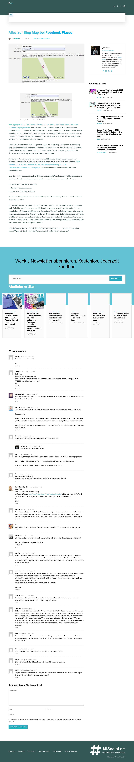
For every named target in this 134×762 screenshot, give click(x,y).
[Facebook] (121, 6)
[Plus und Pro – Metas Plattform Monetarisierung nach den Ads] (56, 301)
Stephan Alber (19, 394)
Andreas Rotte (20, 407)
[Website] (111, 70)
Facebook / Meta (38, 38)
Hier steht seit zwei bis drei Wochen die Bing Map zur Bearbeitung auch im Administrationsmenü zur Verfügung (44, 165)
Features (47, 38)
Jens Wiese (17, 38)
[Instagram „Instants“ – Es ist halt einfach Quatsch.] (78, 301)
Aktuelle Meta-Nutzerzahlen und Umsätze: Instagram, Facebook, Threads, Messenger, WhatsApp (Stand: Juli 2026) (34, 322)
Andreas (18, 571)
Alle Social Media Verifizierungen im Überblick (121, 316)
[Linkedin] (114, 6)
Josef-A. (18, 371)
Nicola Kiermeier (9, 327)
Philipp (17, 356)
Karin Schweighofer (21, 487)
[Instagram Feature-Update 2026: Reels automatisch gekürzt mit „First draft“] (92, 91)
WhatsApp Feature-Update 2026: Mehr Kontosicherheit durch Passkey (110, 119)
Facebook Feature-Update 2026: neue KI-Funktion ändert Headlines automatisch (110, 147)
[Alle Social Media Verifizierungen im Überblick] (121, 301)
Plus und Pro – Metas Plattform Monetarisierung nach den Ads (55, 317)
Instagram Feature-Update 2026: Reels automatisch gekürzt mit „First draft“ (110, 92)
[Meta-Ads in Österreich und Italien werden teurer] (100, 301)
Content (99, 97)
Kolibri (17, 509)
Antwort (17, 365)
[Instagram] (117, 6)
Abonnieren (116, 278)
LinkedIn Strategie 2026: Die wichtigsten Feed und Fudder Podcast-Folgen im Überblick (109, 105)
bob (16, 649)
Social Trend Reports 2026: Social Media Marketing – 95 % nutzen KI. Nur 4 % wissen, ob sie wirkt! (110, 133)
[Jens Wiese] (10, 39)
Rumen (17, 525)
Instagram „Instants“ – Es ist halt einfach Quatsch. (78, 317)
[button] (11, 15)
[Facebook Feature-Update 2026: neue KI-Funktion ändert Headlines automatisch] (92, 146)
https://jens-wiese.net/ (108, 50)
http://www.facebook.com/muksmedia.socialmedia (45, 494)
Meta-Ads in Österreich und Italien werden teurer (99, 317)
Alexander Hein (118, 321)
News (98, 139)
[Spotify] (124, 6)
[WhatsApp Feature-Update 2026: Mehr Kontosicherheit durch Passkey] (92, 118)
